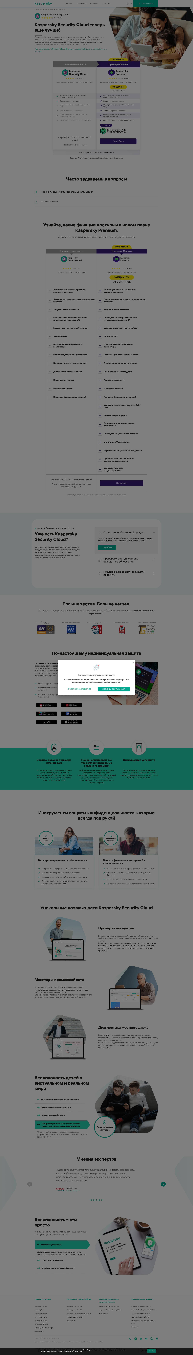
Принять (151, 1351)
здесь (81, 1351)
